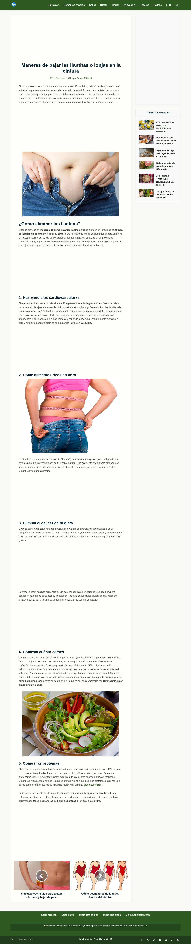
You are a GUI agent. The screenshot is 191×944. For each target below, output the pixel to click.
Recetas (144, 5)
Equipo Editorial (84, 78)
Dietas (103, 5)
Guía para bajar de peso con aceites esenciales (165, 194)
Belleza (158, 5)
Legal (81, 939)
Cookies (88, 939)
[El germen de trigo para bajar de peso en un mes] (147, 152)
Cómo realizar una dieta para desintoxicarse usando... (165, 126)
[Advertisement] (70, 37)
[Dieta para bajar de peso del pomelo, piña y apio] (147, 165)
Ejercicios (53, 5)
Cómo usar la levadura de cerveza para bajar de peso (165, 180)
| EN (168, 5)
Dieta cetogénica (88, 914)
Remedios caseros (74, 5)
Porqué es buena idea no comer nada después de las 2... (166, 140)
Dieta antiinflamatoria (138, 914)
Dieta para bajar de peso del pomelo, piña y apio (165, 166)
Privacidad (98, 939)
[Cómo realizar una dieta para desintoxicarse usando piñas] (147, 125)
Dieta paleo (67, 914)
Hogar (115, 5)
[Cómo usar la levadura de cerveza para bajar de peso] (147, 179)
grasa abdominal (93, 784)
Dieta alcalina (48, 914)
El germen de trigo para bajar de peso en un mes (165, 153)
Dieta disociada (112, 914)
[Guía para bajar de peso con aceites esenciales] (147, 193)
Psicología (129, 5)
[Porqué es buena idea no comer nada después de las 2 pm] (147, 139)
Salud (92, 5)
